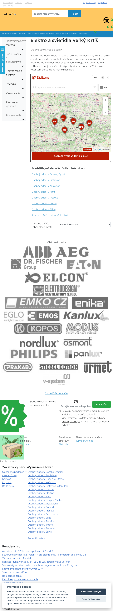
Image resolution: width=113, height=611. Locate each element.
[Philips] (34, 354)
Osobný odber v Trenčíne (41, 521)
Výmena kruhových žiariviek (16, 558)
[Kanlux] (86, 316)
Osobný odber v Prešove (45, 197)
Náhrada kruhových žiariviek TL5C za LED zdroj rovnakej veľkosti (36, 561)
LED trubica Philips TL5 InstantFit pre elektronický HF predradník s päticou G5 (44, 554)
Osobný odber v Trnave (44, 203)
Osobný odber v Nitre (43, 191)
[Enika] (90, 303)
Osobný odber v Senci (39, 517)
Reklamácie (8, 485)
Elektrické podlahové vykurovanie (20, 579)
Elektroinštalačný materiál (13, 34)
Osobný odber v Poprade (41, 507)
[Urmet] (98, 367)
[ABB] (37, 252)
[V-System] (56, 379)
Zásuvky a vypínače (12, 104)
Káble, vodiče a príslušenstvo (41, 34)
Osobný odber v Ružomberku (43, 514)
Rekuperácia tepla (12, 575)
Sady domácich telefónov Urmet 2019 (22, 568)
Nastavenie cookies (91, 599)
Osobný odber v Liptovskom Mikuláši (48, 485)
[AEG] (72, 252)
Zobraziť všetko (36, 538)
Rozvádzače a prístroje (66, 34)
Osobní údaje (9, 475)
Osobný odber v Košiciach (46, 185)
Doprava (6, 482)
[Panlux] (83, 354)
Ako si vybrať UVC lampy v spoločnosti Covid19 (27, 551)
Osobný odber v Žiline (43, 209)
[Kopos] (38, 328)
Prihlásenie (90, 2)
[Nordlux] (39, 341)
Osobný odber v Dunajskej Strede (46, 478)
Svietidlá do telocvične (14, 572)
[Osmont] (77, 341)
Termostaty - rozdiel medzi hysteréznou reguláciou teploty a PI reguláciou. (42, 565)
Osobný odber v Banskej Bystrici (49, 174)
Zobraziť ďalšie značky (56, 393)
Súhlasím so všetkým (91, 591)
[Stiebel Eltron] (59, 367)
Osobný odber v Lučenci (41, 489)
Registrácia (102, 2)
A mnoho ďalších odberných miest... (51, 215)
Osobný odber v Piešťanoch (43, 503)
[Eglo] (14, 316)
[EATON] (84, 264)
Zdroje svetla (13, 115)
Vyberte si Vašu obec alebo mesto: (43, 225)
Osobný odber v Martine (41, 493)
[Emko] (36, 303)
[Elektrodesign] (56, 290)
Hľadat (74, 13)
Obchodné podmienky (8, 3)
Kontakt (18, 2)
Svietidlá (83, 34)
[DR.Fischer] (36, 264)
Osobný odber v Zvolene (41, 528)
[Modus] (82, 328)
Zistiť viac (25, 444)
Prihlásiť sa (101, 404)
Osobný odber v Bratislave (46, 180)
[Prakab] (17, 367)
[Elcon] (56, 277)
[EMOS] (43, 316)
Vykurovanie (13, 93)
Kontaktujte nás (84, 440)
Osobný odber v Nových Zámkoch (46, 500)
